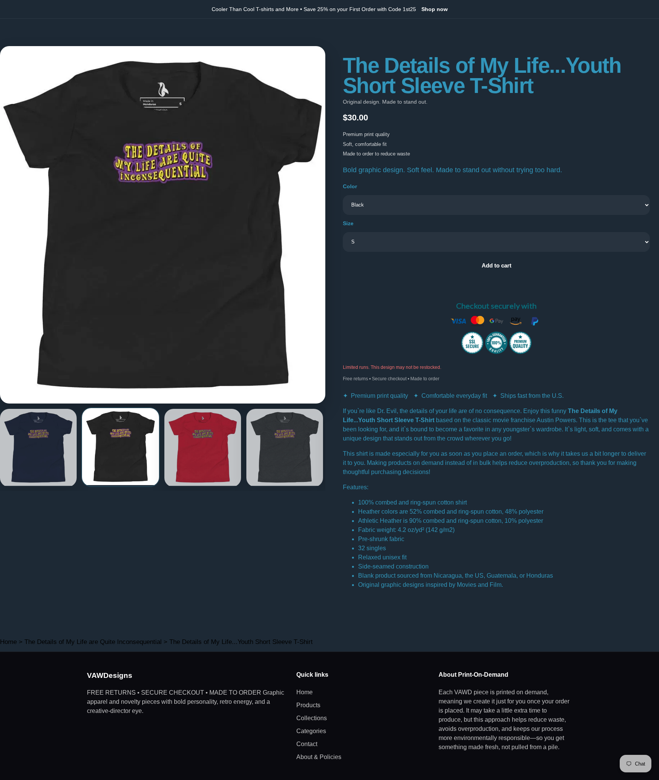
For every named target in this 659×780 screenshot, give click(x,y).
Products (308, 705)
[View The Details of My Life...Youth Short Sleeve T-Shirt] (38, 448)
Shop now (434, 9)
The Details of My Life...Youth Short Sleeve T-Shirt (241, 641)
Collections (311, 718)
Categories (311, 731)
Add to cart (496, 265)
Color (350, 186)
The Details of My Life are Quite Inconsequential (93, 641)
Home (8, 641)
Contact (306, 744)
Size (348, 223)
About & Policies (318, 757)
